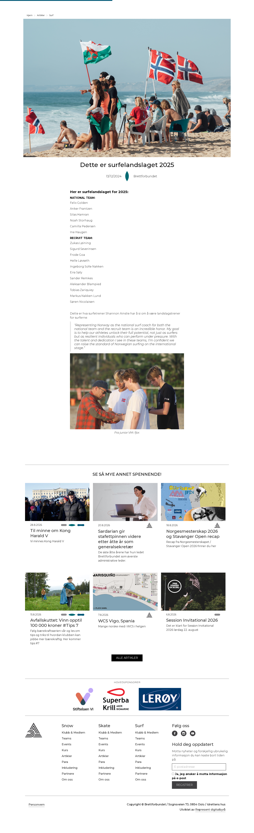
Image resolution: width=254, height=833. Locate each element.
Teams (66, 738)
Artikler (41, 15)
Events (66, 744)
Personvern (37, 804)
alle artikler (127, 657)
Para (65, 762)
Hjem (29, 15)
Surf (51, 15)
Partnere (68, 773)
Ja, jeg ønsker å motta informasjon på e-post (199, 776)
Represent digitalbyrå (210, 809)
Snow (67, 725)
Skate (104, 725)
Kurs (65, 750)
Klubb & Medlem (73, 732)
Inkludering (69, 767)
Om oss (67, 779)
